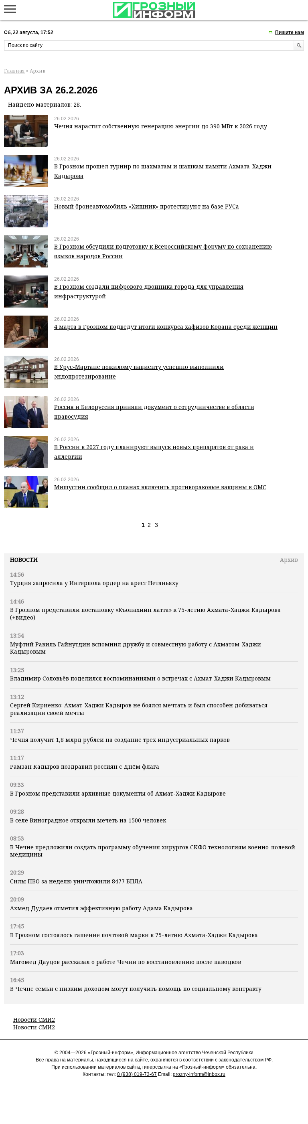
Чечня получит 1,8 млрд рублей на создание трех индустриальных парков (120, 739)
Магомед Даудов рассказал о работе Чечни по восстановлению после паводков (125, 962)
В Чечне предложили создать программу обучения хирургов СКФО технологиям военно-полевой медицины (152, 850)
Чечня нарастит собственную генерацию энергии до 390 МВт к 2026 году (160, 126)
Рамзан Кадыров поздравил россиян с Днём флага (84, 766)
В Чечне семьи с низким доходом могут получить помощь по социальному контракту (135, 988)
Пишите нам (289, 32)
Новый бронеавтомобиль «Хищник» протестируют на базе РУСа (146, 206)
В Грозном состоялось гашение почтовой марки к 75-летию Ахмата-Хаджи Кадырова (134, 935)
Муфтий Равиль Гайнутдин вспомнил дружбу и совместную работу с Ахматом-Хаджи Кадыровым (135, 647)
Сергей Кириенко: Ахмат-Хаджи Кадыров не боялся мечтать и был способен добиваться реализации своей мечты (138, 708)
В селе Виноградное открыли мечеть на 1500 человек (88, 820)
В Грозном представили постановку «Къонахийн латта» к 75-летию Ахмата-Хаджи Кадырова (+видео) (145, 613)
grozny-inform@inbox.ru (199, 1074)
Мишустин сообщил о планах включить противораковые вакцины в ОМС (160, 487)
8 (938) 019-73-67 (137, 1074)
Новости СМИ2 (34, 1019)
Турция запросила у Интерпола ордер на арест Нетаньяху (94, 583)
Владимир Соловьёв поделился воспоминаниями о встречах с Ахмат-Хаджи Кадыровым (140, 678)
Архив (289, 559)
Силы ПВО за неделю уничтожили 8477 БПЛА (76, 881)
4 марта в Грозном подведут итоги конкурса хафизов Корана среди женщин (166, 326)
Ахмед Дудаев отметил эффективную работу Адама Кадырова (101, 908)
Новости (24, 559)
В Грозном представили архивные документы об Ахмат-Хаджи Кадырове (118, 793)
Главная (14, 70)
